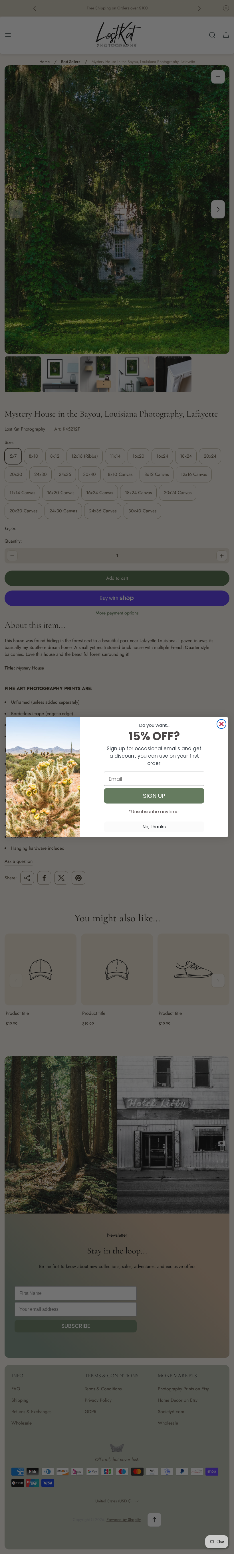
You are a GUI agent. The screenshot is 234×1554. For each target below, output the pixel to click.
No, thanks (154, 826)
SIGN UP (154, 796)
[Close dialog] (221, 724)
